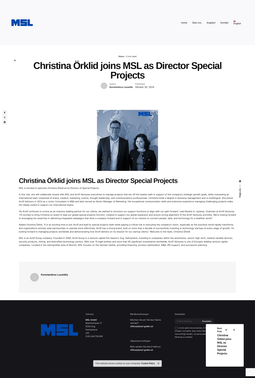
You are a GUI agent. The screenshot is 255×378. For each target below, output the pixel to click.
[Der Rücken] (15, 60)
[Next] (234, 330)
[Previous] (226, 330)
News (121, 56)
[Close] (158, 363)
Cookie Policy (148, 363)
